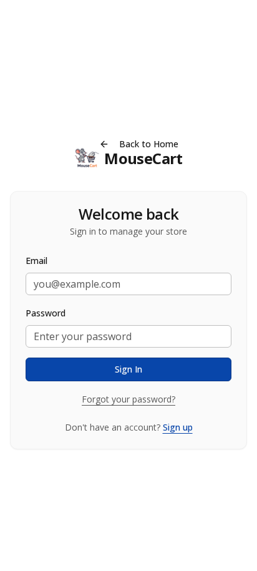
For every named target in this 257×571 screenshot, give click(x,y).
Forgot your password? (128, 399)
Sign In (128, 369)
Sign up (178, 427)
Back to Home (148, 144)
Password (45, 313)
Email (36, 260)
